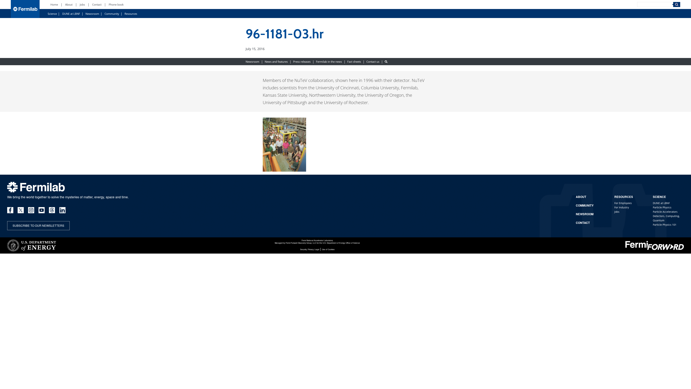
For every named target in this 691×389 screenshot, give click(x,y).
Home (54, 4)
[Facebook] (10, 210)
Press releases (302, 61)
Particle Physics (662, 207)
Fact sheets (354, 61)
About (69, 4)
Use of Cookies (328, 249)
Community (112, 13)
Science (52, 13)
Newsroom (92, 13)
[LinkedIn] (62, 210)
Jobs (82, 4)
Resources (131, 13)
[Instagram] (31, 210)
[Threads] (52, 210)
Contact (96, 4)
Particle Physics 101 (664, 224)
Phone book (116, 4)
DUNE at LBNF (71, 13)
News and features (276, 61)
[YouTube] (42, 210)
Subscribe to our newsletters (38, 225)
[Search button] (386, 61)
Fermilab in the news (329, 61)
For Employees (623, 203)
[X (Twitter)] (21, 210)
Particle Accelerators (665, 211)
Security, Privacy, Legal (309, 249)
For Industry (621, 207)
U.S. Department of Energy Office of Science (341, 243)
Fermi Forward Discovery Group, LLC (301, 243)
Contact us (372, 61)
